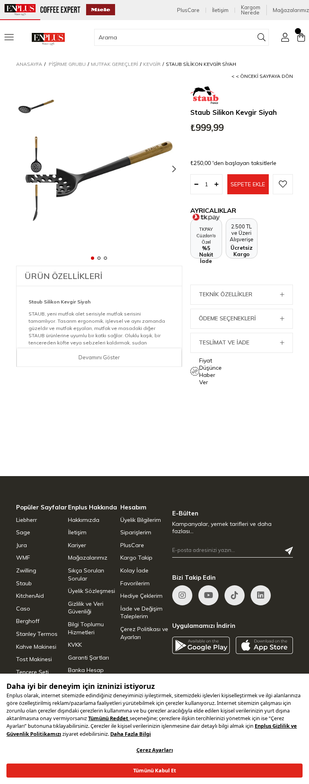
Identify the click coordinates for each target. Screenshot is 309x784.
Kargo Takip (136, 557)
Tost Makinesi (34, 659)
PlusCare (188, 10)
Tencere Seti (32, 672)
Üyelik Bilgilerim (140, 519)
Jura (21, 545)
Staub (24, 583)
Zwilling (26, 570)
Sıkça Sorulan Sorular (86, 574)
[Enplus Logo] (48, 39)
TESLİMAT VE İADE (224, 342)
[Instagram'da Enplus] (182, 595)
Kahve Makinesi (36, 646)
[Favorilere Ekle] (283, 184)
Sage (23, 532)
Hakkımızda (83, 519)
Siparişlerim (135, 532)
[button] (92, 257)
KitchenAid (30, 595)
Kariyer (77, 545)
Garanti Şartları (88, 657)
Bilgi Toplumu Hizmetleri (86, 628)
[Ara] (261, 37)
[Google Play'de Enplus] (201, 645)
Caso (23, 608)
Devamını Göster (99, 357)
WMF (23, 557)
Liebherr (26, 519)
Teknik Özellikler (225, 294)
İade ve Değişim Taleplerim (141, 612)
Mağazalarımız (291, 10)
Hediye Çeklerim (141, 595)
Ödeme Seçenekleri (227, 318)
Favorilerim (135, 583)
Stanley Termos (37, 633)
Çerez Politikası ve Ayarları (144, 633)
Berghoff (27, 621)
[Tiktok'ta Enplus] (235, 595)
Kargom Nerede (250, 10)
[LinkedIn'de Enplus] (208, 595)
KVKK (75, 644)
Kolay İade (134, 570)
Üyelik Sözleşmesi (91, 591)
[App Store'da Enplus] (264, 645)
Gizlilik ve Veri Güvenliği (85, 607)
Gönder (289, 551)
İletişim (220, 10)
